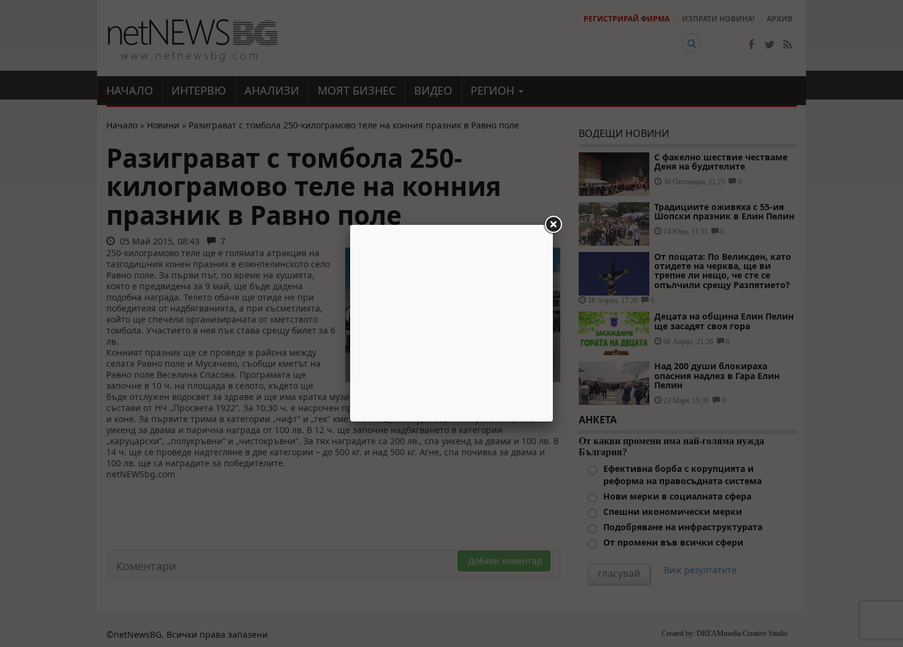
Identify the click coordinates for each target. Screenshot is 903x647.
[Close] (553, 225)
